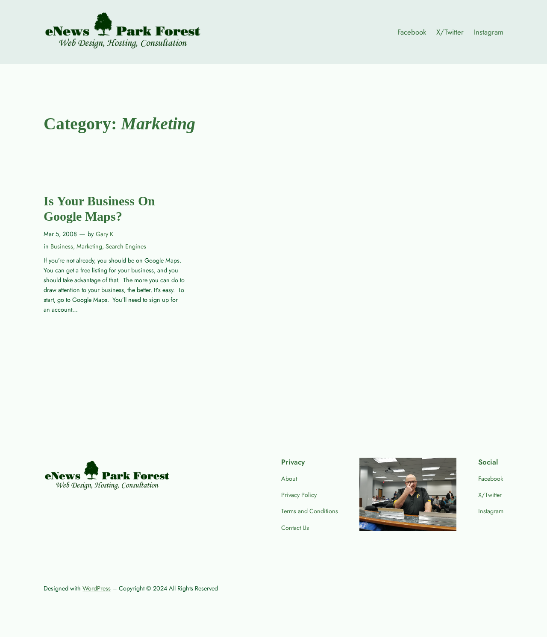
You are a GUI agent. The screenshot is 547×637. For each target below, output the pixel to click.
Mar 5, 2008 (60, 234)
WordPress (96, 588)
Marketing (89, 246)
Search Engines (126, 246)
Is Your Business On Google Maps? (99, 208)
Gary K (104, 234)
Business (61, 246)
